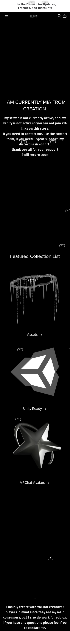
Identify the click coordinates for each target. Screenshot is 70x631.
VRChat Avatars (33, 482)
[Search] (59, 16)
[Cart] (66, 16)
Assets (33, 334)
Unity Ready (33, 408)
